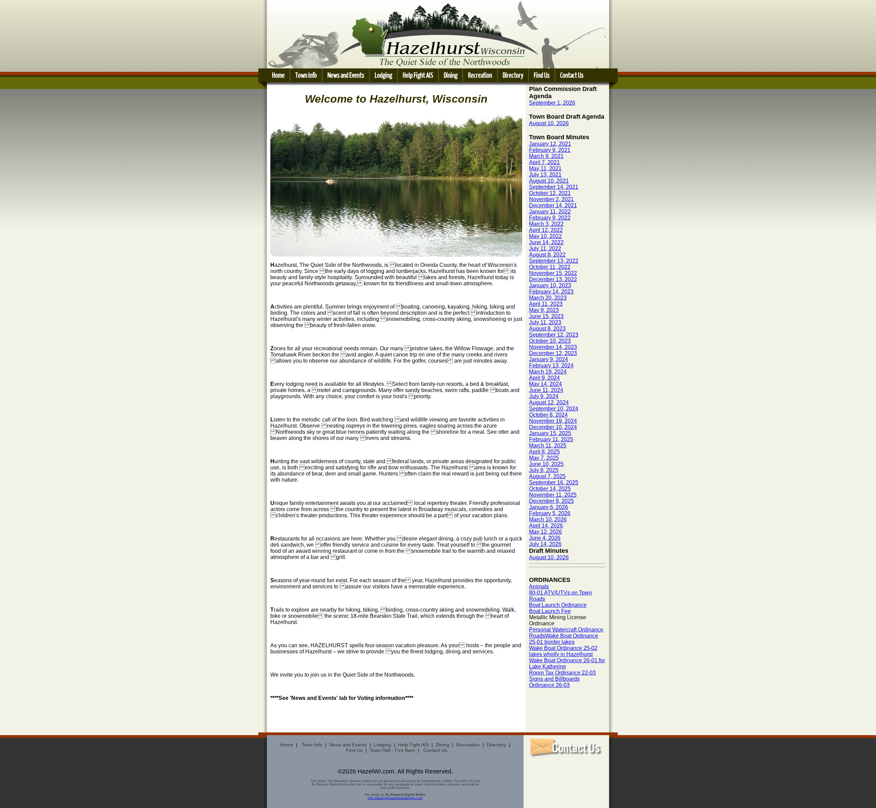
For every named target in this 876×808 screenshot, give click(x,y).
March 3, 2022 (546, 224)
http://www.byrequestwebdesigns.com (395, 798)
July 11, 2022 (545, 248)
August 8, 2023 (547, 328)
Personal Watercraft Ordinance (566, 630)
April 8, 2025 (544, 452)
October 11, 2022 (549, 267)
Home (278, 75)
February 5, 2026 (549, 513)
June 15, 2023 (546, 316)
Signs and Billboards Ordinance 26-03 (554, 682)
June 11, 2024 (546, 390)
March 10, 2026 (548, 519)
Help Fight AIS (418, 75)
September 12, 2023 (553, 335)
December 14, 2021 (553, 205)
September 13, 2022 (553, 261)
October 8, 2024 (548, 415)
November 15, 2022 (553, 273)
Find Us (542, 75)
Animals (539, 586)
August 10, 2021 (549, 181)
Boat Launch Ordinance (558, 605)
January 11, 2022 (550, 211)
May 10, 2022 (545, 236)
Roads (537, 636)
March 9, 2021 (546, 156)
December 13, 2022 (553, 279)
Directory (513, 75)
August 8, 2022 (547, 255)
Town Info (306, 75)
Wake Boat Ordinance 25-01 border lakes (563, 639)
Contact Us (571, 75)
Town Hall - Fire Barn (392, 750)
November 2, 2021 (551, 199)
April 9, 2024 (544, 378)
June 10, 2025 (546, 464)
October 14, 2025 (550, 489)
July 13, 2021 (545, 175)
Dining (451, 75)
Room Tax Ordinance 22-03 (562, 673)
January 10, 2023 (550, 285)
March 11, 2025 (547, 445)
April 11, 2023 (546, 304)
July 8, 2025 (543, 470)
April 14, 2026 (546, 526)
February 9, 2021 (549, 150)
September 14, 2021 (553, 187)
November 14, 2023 (553, 347)
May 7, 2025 (544, 458)
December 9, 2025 (551, 501)
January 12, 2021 (550, 144)
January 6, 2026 (548, 507)
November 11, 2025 (553, 495)
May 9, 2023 (544, 310)
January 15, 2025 (550, 433)
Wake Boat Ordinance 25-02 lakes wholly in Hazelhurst (563, 651)
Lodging (383, 75)
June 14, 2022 (546, 242)
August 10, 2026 (549, 123)
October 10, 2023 (550, 341)
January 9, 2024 (548, 359)
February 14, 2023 (551, 292)
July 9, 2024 (543, 396)
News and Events (345, 75)
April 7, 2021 (544, 162)
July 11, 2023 (545, 322)
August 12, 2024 (549, 402)
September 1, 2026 (552, 103)
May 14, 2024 (545, 384)
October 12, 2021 (550, 193)
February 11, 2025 (551, 439)
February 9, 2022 (549, 218)
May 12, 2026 (545, 532)
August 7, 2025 (547, 476)
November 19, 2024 (553, 421)
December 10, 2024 (553, 427)
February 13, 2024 (551, 365)
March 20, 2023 (548, 298)
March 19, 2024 (548, 372)
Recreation (480, 75)
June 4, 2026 (545, 538)
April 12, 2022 (546, 230)
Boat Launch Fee (550, 611)
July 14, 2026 (545, 544)
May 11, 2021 (545, 168)
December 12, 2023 (553, 353)
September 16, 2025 (553, 482)
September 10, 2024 (553, 409)
